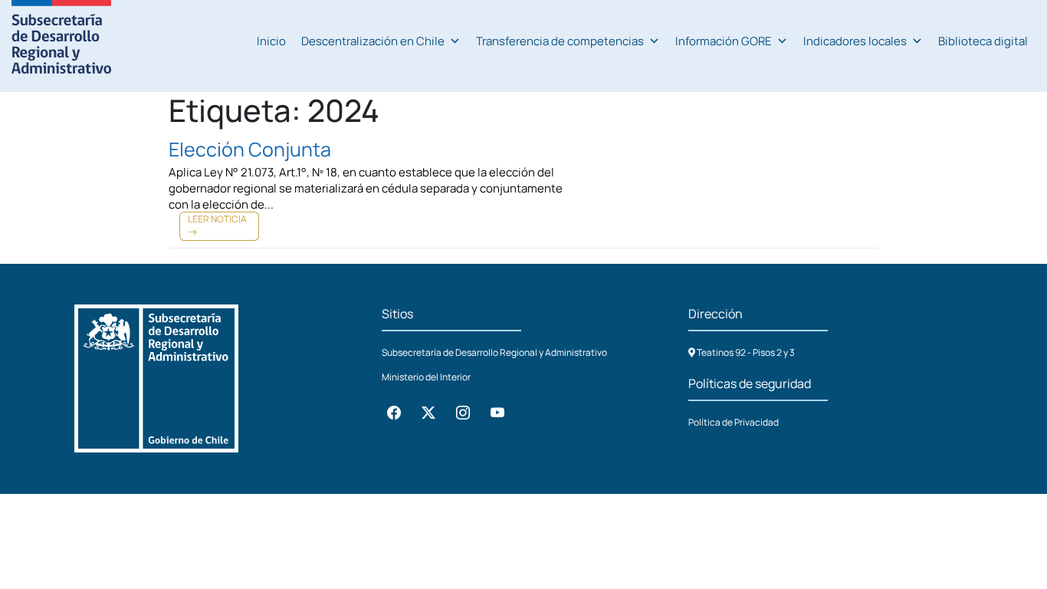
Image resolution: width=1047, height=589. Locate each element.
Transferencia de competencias (560, 41)
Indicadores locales (855, 41)
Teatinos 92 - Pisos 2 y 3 (745, 352)
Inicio (271, 41)
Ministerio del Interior (426, 376)
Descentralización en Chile (373, 41)
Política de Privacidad (733, 422)
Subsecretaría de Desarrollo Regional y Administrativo (494, 352)
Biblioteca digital (983, 41)
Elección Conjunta (250, 149)
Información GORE (723, 41)
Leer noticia (217, 218)
